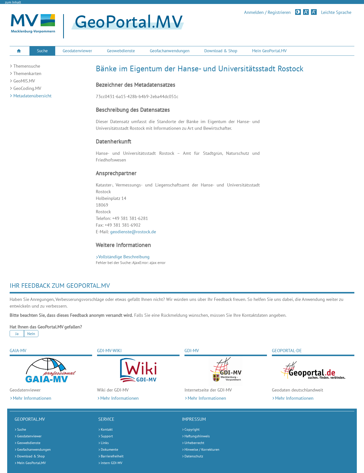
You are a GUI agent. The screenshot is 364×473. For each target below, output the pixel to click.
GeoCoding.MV (27, 88)
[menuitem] (19, 50)
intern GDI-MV (111, 463)
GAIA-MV (18, 350)
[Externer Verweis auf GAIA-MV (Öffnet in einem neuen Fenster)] (51, 371)
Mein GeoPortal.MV (269, 50)
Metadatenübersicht (32, 96)
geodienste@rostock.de (133, 232)
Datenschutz (193, 456)
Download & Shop (220, 50)
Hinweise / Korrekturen (201, 449)
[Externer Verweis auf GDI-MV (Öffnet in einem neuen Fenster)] (225, 371)
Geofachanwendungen (169, 50)
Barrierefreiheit (112, 456)
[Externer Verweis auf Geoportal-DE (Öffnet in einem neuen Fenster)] (313, 371)
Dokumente (109, 449)
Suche (42, 50)
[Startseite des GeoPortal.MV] (125, 26)
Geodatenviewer (77, 50)
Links (105, 443)
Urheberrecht (194, 443)
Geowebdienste (121, 50)
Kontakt (107, 429)
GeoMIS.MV (24, 81)
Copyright (192, 429)
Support (107, 436)
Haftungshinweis (197, 436)
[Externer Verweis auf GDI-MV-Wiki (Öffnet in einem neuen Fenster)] (138, 371)
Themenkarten (27, 73)
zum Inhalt (13, 2)
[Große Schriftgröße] (306, 12)
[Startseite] (32, 31)
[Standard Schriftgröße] (314, 12)
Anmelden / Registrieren (267, 12)
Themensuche (26, 66)
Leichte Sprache (336, 12)
